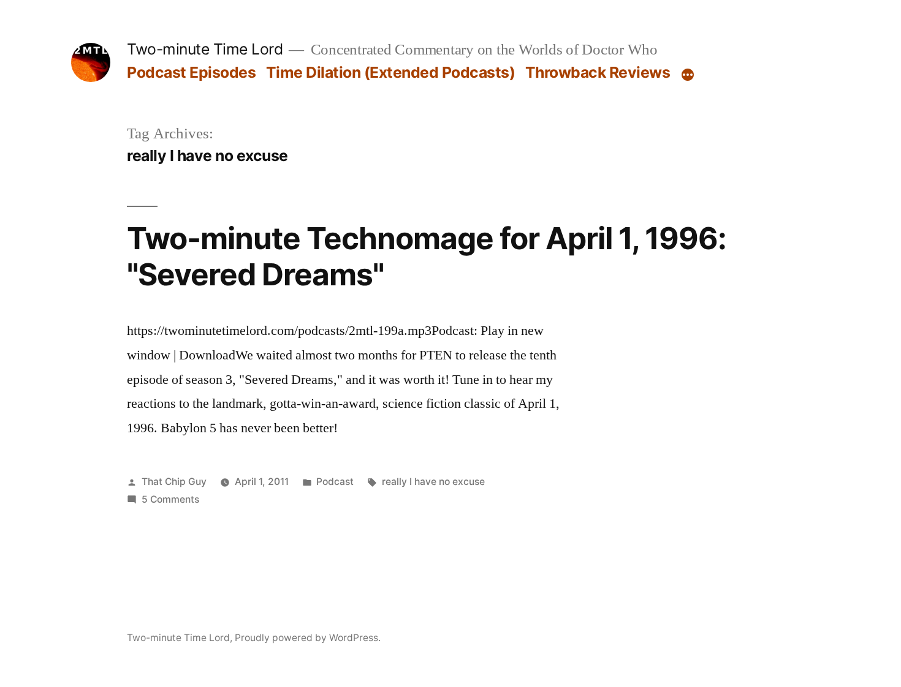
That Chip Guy (174, 481)
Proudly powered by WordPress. (308, 638)
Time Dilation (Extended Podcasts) (390, 72)
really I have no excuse (433, 481)
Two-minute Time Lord (205, 49)
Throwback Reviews (598, 72)
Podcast (335, 481)
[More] (687, 74)
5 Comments (170, 499)
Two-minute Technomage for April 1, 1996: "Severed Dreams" (426, 256)
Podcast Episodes (191, 72)
